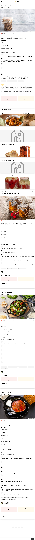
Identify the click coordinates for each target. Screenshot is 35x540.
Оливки (2, 446)
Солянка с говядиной (4, 499)
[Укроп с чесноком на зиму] (17, 136)
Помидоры (2, 436)
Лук (1, 440)
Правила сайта (17, 533)
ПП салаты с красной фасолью (13, 366)
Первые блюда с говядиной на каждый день (17, 497)
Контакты (17, 529)
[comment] (33, 105)
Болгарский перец (4, 435)
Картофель (2, 433)
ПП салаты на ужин (4, 366)
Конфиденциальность (17, 535)
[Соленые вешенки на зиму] (17, 151)
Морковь (2, 438)
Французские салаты (4, 368)
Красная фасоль (3, 331)
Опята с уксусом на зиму (21, 268)
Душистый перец (3, 449)
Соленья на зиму (20, 81)
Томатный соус (3, 240)
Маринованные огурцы (4, 441)
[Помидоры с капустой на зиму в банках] (17, 183)
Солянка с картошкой (12, 499)
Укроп (2, 45)
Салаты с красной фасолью (23, 366)
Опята (2, 42)
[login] (33, 1)
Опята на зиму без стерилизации (12, 81)
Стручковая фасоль (4, 328)
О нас (17, 531)
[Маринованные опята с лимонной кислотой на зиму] (17, 120)
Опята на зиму (3, 81)
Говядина (2, 429)
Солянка (26, 497)
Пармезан (2, 332)
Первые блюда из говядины (5, 497)
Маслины (2, 444)
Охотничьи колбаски (4, 430)
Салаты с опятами (30, 366)
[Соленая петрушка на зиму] (17, 167)
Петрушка (2, 47)
